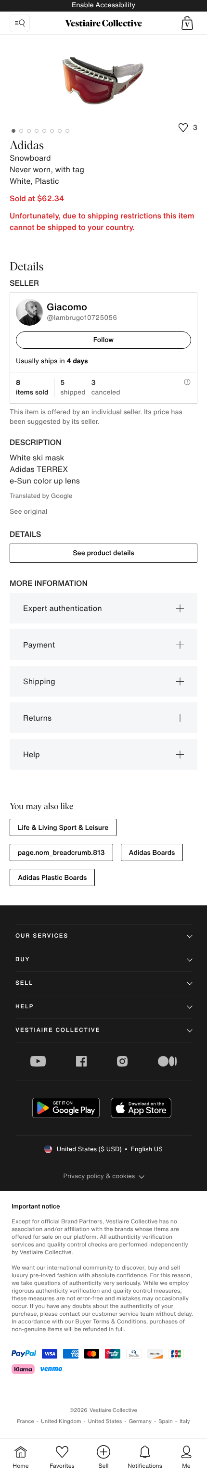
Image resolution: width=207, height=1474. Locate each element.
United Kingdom (61, 1421)
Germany (140, 1421)
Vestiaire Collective (57, 1030)
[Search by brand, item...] (20, 23)
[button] (187, 23)
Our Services (41, 936)
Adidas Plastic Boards (52, 878)
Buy (22, 959)
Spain (165, 1421)
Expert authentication (62, 608)
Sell (24, 983)
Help (31, 754)
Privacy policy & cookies (99, 1176)
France (25, 1421)
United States (105, 1421)
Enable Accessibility (103, 5)
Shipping (39, 681)
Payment (39, 644)
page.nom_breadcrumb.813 (61, 853)
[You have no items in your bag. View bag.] (187, 23)
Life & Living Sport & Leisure (63, 828)
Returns (37, 718)
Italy (185, 1421)
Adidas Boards (152, 853)
